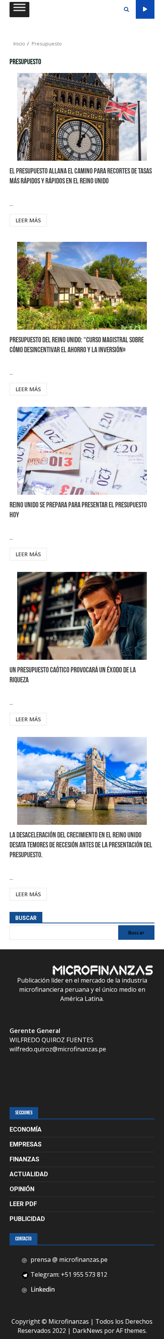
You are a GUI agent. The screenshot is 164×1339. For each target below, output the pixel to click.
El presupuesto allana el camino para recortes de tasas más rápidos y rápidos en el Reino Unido (82, 117)
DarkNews (87, 1330)
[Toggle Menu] (19, 9)
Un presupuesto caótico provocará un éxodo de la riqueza (82, 616)
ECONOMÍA (26, 1129)
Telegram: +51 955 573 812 (68, 1274)
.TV (145, 9)
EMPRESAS (26, 1144)
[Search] (126, 9)
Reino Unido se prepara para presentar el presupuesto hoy (82, 451)
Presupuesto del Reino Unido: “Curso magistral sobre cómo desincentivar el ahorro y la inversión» (82, 286)
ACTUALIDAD (29, 1174)
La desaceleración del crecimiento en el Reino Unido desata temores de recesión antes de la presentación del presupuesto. (82, 781)
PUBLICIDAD (27, 1218)
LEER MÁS (28, 220)
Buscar (26, 918)
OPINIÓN (22, 1189)
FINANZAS (24, 1159)
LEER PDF (23, 1204)
